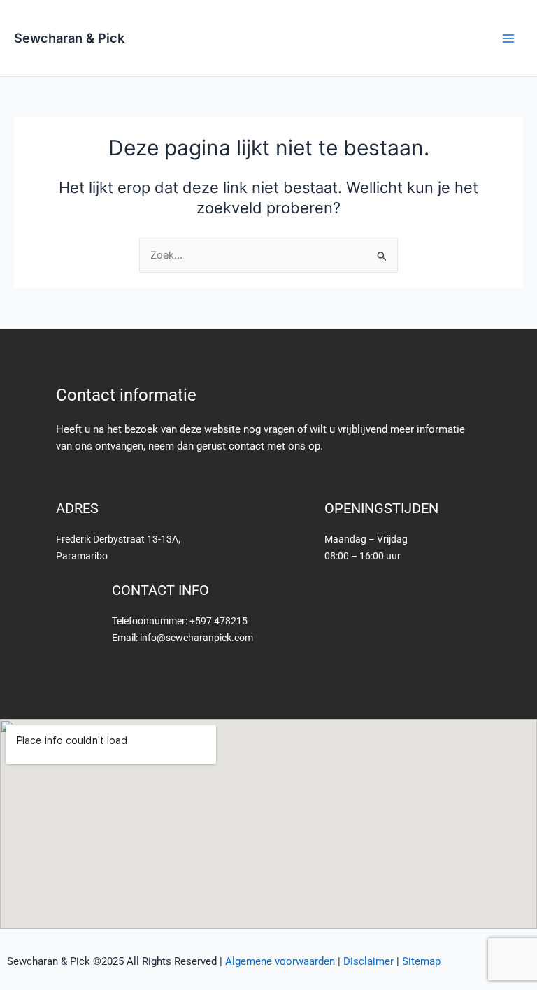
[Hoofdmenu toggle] (508, 38)
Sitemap (421, 961)
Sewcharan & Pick (69, 37)
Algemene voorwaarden (280, 961)
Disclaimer (368, 961)
